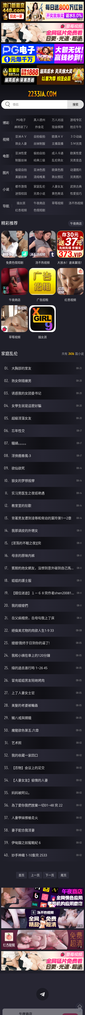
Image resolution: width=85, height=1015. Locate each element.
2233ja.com (42, 94)
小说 (6, 189)
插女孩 (21, 203)
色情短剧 (39, 210)
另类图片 (76, 177)
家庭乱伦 (39, 186)
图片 (6, 172)
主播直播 (57, 143)
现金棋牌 (57, 127)
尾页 (63, 875)
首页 (21, 875)
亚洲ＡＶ (21, 136)
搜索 (75, 104)
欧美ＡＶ (57, 136)
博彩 (6, 122)
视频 (6, 139)
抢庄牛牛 (76, 127)
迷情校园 (21, 193)
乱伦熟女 (57, 160)
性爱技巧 (76, 193)
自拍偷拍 (39, 136)
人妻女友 (57, 186)
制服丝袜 (21, 160)
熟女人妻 (21, 143)
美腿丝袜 (21, 177)
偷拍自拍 (39, 153)
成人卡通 (57, 153)
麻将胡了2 (21, 127)
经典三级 (39, 160)
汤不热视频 (76, 203)
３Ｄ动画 (76, 136)
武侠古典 (76, 186)
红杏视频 (21, 210)
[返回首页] (80, 1007)
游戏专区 (76, 120)
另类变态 (76, 160)
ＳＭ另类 (76, 143)
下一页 (49, 875)
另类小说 (39, 193)
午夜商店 (39, 203)
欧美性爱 (76, 153)
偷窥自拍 (21, 170)
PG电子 (21, 120)
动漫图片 (76, 170)
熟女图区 (57, 177)
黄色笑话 (57, 193)
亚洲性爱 (21, 153)
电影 (6, 156)
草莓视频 (57, 203)
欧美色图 (57, 170)
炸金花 (39, 127)
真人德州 (39, 120)
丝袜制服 (39, 143)
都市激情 (21, 186)
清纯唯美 (39, 177)
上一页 (35, 875)
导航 (6, 206)
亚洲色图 (39, 170)
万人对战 (57, 120)
